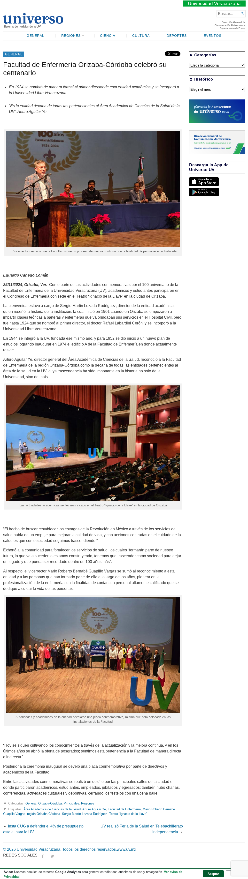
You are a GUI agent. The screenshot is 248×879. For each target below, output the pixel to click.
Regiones (71, 36)
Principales (71, 803)
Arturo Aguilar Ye (94, 809)
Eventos (212, 36)
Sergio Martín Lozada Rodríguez (84, 814)
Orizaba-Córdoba (50, 803)
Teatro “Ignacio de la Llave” (128, 814)
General (35, 36)
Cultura (141, 36)
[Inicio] (32, 25)
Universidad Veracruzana (214, 3)
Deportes (177, 36)
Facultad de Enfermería (124, 809)
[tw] (52, 855)
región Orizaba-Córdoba (43, 814)
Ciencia (107, 36)
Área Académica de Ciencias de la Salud (52, 809)
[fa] (42, 855)
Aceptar (213, 874)
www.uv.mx (126, 849)
